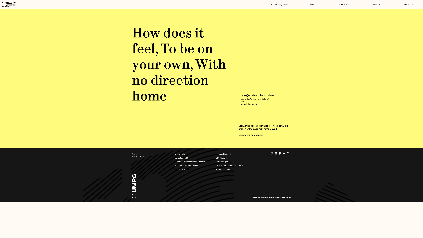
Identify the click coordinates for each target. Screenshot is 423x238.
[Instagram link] (271, 153)
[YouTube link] (284, 153)
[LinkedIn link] (276, 153)
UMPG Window (222, 157)
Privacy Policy (180, 153)
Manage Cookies (223, 169)
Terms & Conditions (183, 157)
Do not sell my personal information (189, 161)
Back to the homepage (250, 134)
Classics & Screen (182, 169)
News (312, 4)
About (375, 4)
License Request (223, 153)
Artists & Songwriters (279, 4)
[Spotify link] (280, 153)
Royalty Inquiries (223, 161)
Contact (406, 4)
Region (134, 154)
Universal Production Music (186, 165)
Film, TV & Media (344, 4)
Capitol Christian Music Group (229, 165)
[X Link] (288, 153)
